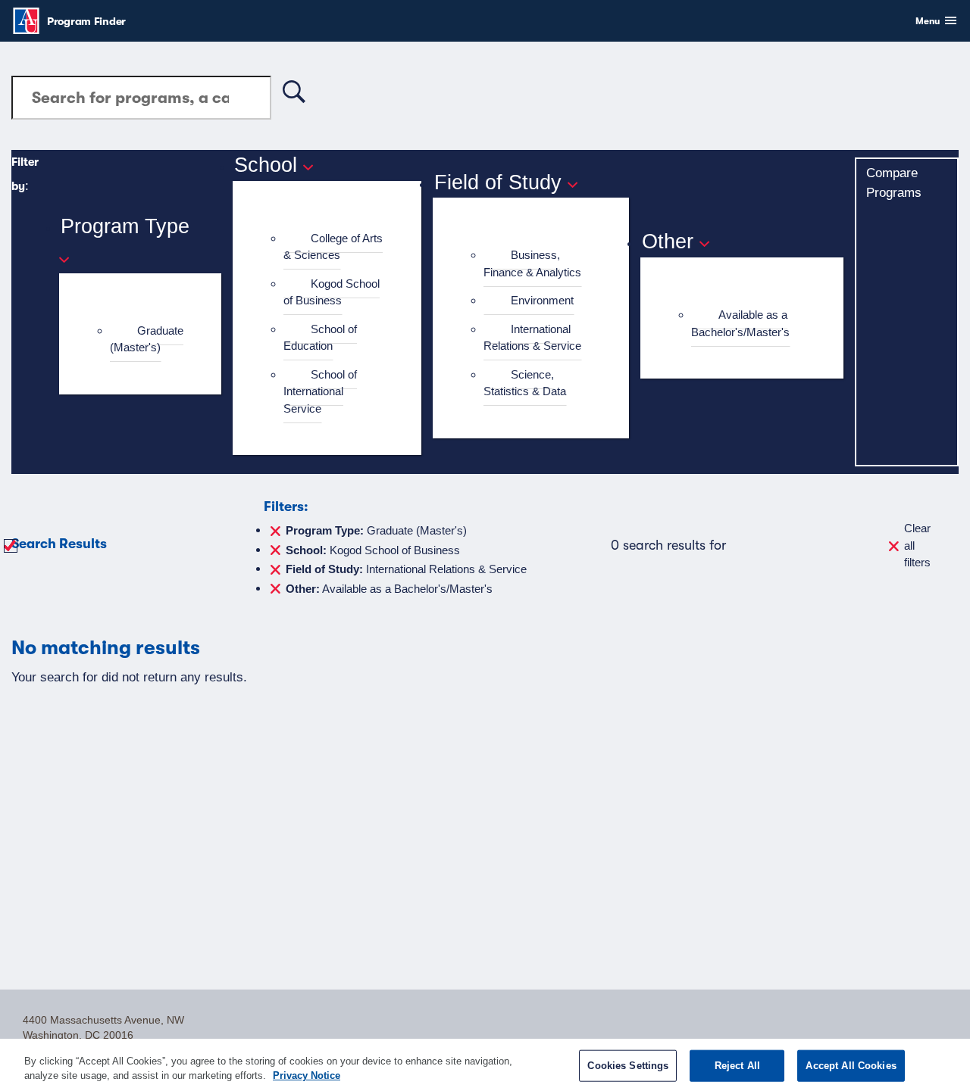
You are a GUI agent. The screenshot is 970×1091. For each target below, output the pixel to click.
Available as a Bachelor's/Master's (740, 323)
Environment (542, 300)
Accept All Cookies (851, 1065)
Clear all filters (917, 545)
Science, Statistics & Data (524, 383)
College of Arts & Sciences (333, 247)
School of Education (320, 338)
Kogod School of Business (331, 292)
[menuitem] (146, 340)
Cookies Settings (627, 1065)
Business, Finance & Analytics (532, 263)
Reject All (737, 1065)
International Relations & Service (532, 338)
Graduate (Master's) (146, 339)
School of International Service (320, 391)
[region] (485, 1065)
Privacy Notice (306, 1075)
